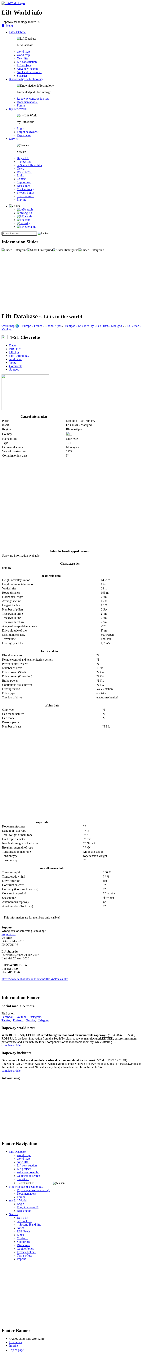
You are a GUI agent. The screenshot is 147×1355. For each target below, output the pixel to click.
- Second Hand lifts (29, 165)
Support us (24, 182)
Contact (22, 178)
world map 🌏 (10, 326)
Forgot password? (27, 131)
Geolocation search (29, 72)
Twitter (6, 1020)
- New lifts (25, 161)
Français (27, 216)
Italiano (25, 219)
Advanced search (28, 68)
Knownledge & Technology (26, 79)
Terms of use (25, 196)
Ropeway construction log (33, 98)
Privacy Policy (26, 192)
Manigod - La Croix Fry (79, 326)
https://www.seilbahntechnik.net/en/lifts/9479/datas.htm (35, 979)
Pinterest (18, 1020)
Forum (21, 105)
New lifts (22, 58)
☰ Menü (7, 25)
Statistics (23, 75)
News (21, 168)
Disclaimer (23, 185)
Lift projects (24, 65)
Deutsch (28, 209)
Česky (26, 223)
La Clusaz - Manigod (109, 326)
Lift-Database (17, 32)
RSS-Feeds (24, 172)
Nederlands (29, 226)
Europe (26, 326)
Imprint (21, 199)
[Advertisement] (73, 282)
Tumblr (30, 1020)
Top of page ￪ (18, 1350)
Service (13, 138)
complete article (11, 1045)
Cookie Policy (25, 189)
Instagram (35, 1016)
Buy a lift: (23, 158)
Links (20, 175)
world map (24, 51)
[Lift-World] (13, 3)
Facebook (7, 1016)
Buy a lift (23, 1217)
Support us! (9, 934)
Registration (24, 135)
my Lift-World (18, 109)
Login (21, 128)
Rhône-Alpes (53, 326)
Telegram (43, 1020)
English (27, 213)
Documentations (27, 102)
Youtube (21, 1016)
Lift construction (27, 61)
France (38, 326)
